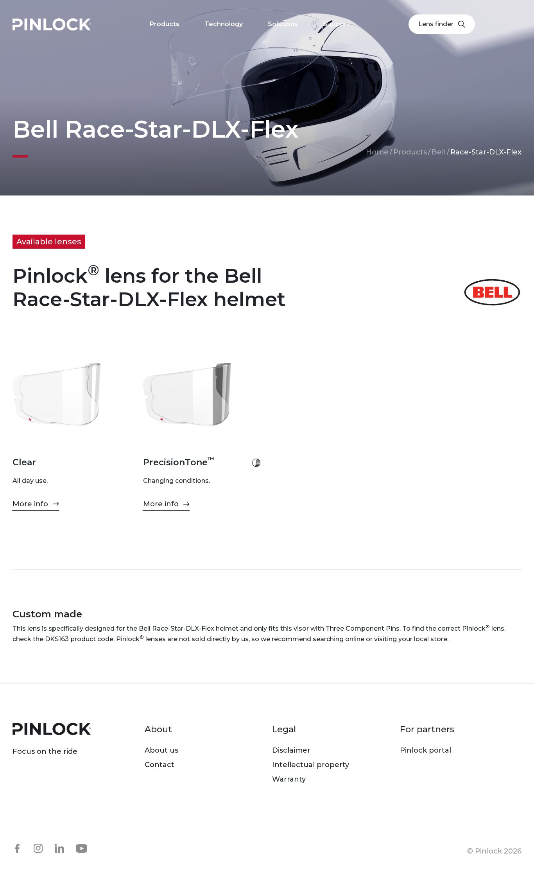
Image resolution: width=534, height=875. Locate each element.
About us (161, 750)
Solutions (283, 24)
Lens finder (435, 24)
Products (410, 152)
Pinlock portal (425, 750)
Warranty (289, 779)
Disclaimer (291, 750)
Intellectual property (310, 764)
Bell (439, 152)
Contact (159, 764)
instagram (38, 848)
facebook (17, 848)
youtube (82, 848)
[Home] (52, 24)
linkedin (59, 848)
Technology (223, 24)
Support (336, 24)
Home (377, 152)
